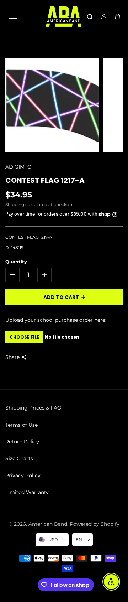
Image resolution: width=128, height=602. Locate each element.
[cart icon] (118, 16)
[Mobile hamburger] (13, 16)
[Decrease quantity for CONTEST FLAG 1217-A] (12, 275)
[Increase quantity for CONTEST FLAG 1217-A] (44, 275)
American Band (47, 524)
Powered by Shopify (94, 524)
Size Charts (19, 458)
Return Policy (22, 441)
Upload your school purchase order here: (55, 320)
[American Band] (63, 17)
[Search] (90, 16)
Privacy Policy (23, 475)
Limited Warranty (27, 492)
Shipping (14, 204)
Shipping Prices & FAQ (33, 408)
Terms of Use (21, 425)
